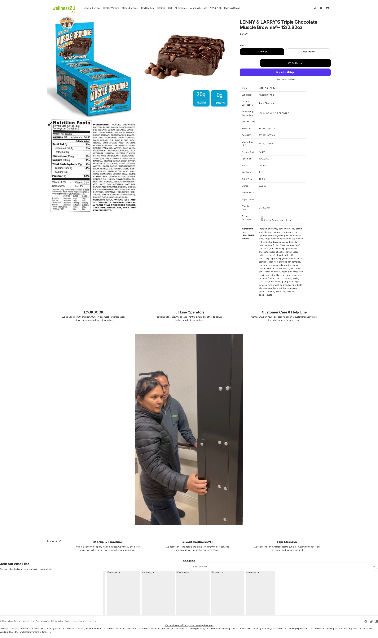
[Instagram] (371, 621)
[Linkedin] (376, 621)
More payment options (285, 79)
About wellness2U (197, 542)
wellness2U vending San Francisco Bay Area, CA (338, 628)
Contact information (73, 621)
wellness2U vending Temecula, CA (158, 628)
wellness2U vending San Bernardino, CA (85, 628)
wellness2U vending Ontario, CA (192, 628)
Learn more (53, 541)
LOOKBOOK (94, 312)
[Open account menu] (321, 8)
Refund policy (28, 621)
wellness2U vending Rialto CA (49, 628)
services (225, 546)
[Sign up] (374, 566)
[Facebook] (366, 621)
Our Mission (287, 542)
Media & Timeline (107, 542)
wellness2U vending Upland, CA (226, 628)
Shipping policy (89, 621)
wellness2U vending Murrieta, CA (258, 628)
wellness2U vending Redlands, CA (16, 628)
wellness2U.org (13, 621)
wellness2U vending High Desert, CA (294, 628)
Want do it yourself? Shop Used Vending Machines (189, 625)
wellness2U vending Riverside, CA (123, 628)
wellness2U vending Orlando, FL (35, 632)
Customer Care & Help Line (284, 312)
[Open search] (315, 8)
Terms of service (43, 621)
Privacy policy (57, 621)
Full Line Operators (189, 312)
